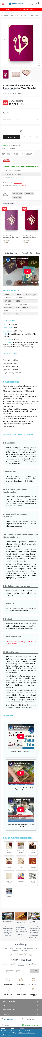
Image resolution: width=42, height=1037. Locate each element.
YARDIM (7, 1025)
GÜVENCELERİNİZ (30, 1019)
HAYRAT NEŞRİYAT (9, 90)
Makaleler (9, 896)
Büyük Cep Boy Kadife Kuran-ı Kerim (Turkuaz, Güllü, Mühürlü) (30, 237)
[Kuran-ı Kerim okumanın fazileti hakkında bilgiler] (9, 848)
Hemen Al (12, 137)
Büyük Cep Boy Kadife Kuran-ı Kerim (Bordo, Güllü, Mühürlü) (10, 237)
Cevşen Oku (21, 881)
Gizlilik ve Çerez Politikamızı (26, 1033)
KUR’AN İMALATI (9, 1019)
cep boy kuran (17, 193)
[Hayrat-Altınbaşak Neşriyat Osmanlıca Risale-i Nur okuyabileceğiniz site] (32, 863)
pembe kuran (29, 193)
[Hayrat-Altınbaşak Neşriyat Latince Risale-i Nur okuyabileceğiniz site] (9, 879)
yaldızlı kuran (17, 197)
